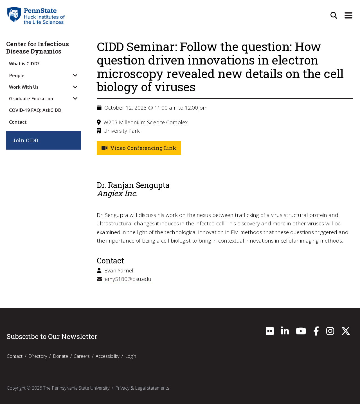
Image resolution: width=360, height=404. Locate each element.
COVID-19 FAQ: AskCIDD (35, 110)
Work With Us (24, 87)
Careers (82, 356)
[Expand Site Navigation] (348, 15)
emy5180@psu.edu (126, 279)
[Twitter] (345, 333)
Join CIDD (25, 140)
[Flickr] (270, 333)
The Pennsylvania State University (76, 388)
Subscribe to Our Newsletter (52, 336)
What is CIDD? (24, 64)
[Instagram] (330, 333)
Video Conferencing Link (141, 147)
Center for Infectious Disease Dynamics (37, 47)
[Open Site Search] (334, 15)
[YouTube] (301, 333)
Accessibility (107, 356)
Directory (37, 356)
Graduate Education (31, 99)
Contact (18, 122)
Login (130, 356)
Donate (60, 356)
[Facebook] (316, 333)
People (16, 75)
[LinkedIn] (285, 333)
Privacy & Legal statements (142, 388)
